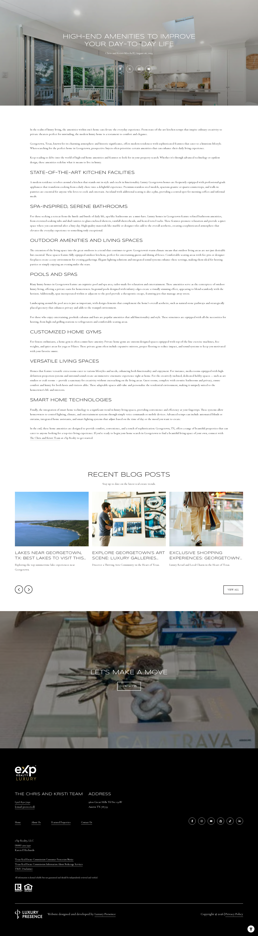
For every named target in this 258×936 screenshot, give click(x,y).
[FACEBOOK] (192, 821)
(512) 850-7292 (22, 802)
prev (19, 589)
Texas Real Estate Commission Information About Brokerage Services (49, 864)
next (28, 589)
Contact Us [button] (129, 686)
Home (18, 822)
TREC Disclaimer (24, 868)
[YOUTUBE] (211, 821)
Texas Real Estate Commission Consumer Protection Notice (44, 859)
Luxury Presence (105, 914)
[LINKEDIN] (239, 821)
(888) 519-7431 (23, 845)
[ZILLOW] (220, 821)
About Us (36, 822)
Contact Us (86, 822)
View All (233, 589)
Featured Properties (61, 822)
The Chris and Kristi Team (45, 438)
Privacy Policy (234, 914)
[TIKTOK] (230, 821)
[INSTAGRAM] (201, 821)
